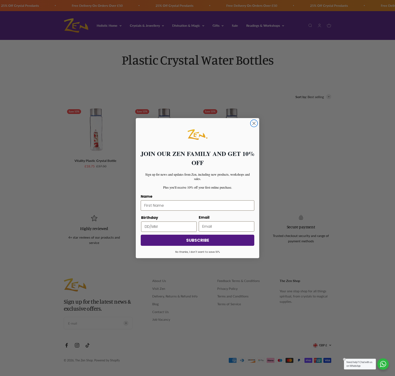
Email (204, 217)
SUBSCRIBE (197, 240)
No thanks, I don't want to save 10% (197, 252)
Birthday (149, 217)
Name (146, 196)
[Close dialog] (254, 123)
